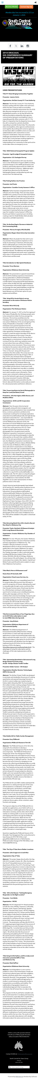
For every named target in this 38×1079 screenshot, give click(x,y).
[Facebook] (10, 46)
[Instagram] (27, 46)
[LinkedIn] (21, 46)
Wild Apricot (19, 1076)
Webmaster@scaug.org (25, 1054)
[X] (16, 46)
